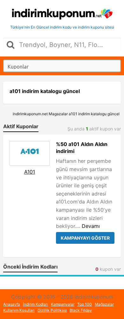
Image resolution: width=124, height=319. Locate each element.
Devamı (91, 226)
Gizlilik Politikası (52, 310)
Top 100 (84, 304)
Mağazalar (104, 304)
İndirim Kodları (35, 304)
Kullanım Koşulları (19, 310)
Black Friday (81, 310)
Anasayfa (11, 304)
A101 (29, 172)
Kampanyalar (62, 304)
